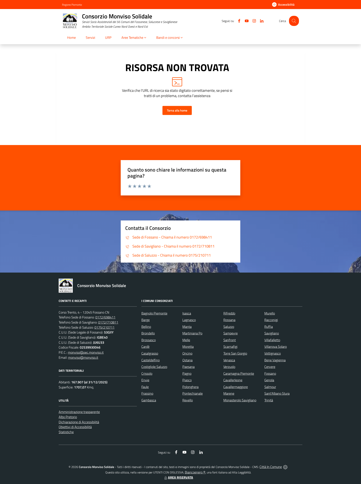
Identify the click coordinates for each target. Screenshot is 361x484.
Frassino (147, 393)
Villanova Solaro (275, 346)
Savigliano (271, 333)
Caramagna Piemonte (238, 373)
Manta (187, 326)
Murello (269, 313)
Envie (145, 380)
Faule (145, 386)
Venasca (229, 360)
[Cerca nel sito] (294, 21)
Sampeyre (230, 333)
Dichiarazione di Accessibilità (79, 422)
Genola (269, 380)
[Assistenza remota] (285, 466)
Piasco (187, 380)
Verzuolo (229, 366)
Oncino (187, 353)
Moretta (188, 346)
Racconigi (271, 319)
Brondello (148, 333)
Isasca (186, 313)
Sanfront (229, 340)
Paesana (188, 366)
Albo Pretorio (68, 416)
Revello (187, 400)
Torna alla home (177, 110)
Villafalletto (272, 340)
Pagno (186, 373)
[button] (134, 38)
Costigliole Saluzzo (154, 366)
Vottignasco (272, 353)
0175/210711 (104, 327)
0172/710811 (108, 322)
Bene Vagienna (275, 360)
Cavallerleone (232, 380)
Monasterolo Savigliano (239, 400)
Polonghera (190, 386)
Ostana (187, 360)
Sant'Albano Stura (277, 393)
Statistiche (66, 432)
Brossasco (148, 340)
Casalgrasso (149, 353)
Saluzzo (228, 326)
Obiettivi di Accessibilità (75, 426)
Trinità (268, 400)
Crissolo (146, 373)
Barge (145, 319)
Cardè (145, 346)
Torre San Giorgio (235, 353)
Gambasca (148, 400)
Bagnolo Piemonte (154, 313)
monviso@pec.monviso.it (86, 352)
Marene (228, 393)
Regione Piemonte (72, 5)
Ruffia (268, 326)
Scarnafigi (230, 346)
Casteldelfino (150, 360)
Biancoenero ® (195, 472)
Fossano (270, 373)
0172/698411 (105, 317)
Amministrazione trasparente (79, 411)
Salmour (270, 386)
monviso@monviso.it (83, 357)
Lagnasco (189, 319)
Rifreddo (229, 313)
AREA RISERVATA (180, 477)
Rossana (229, 319)
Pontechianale (192, 393)
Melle (186, 340)
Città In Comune (270, 466)
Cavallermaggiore (235, 386)
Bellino (146, 326)
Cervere (269, 366)
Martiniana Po (192, 333)
